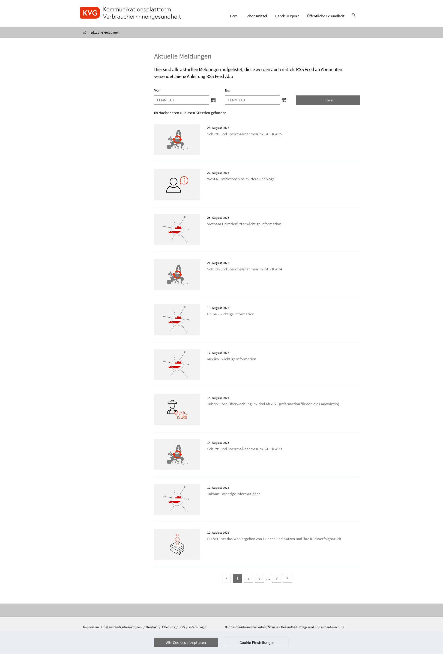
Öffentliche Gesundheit (325, 15)
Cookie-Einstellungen (257, 642)
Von (157, 90)
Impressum (91, 627)
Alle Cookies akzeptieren (186, 642)
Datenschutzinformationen (123, 627)
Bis (227, 90)
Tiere (233, 15)
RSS (183, 627)
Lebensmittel (256, 15)
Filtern (328, 100)
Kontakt (152, 627)
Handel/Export (287, 15)
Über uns (169, 627)
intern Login (197, 627)
